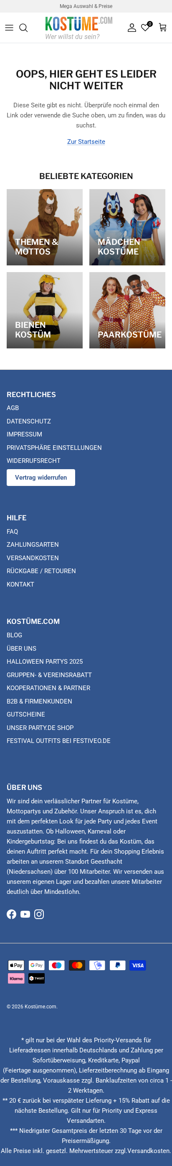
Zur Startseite (86, 141)
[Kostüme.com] (79, 27)
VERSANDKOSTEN (33, 558)
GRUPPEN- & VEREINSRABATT (49, 675)
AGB (13, 408)
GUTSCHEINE (26, 714)
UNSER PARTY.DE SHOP (40, 728)
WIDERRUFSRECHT (34, 461)
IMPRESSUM (24, 434)
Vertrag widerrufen (41, 477)
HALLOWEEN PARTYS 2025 (45, 661)
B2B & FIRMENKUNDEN (39, 701)
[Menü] (9, 27)
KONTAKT (20, 584)
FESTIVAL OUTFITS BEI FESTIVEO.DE (59, 741)
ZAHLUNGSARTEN (33, 544)
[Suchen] (27, 27)
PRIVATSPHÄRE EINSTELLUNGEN (54, 448)
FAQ (12, 531)
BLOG (14, 635)
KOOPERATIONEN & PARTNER (48, 688)
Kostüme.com (40, 1007)
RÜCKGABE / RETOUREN (41, 571)
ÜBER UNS (21, 648)
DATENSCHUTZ (29, 421)
